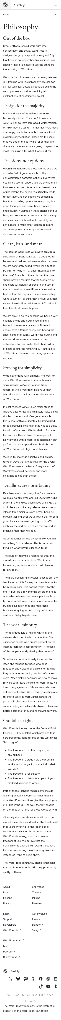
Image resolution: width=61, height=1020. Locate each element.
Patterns (37, 903)
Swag (37, 930)
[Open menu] (56, 4)
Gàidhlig (15, 971)
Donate (38, 924)
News (6, 892)
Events (36, 919)
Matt (7, 946)
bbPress (9, 951)
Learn (6, 913)
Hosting (7, 897)
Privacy (7, 903)
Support (7, 919)
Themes (36, 892)
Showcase (38, 886)
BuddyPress (11, 957)
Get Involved (39, 913)
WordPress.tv (12, 930)
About (6, 14)
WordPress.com (13, 940)
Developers (9, 924)
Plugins (36, 897)
